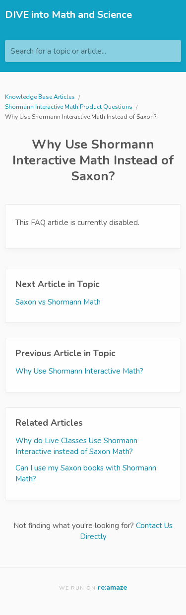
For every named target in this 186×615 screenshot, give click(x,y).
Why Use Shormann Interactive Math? (79, 371)
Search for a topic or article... (58, 51)
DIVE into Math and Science (68, 14)
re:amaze (112, 587)
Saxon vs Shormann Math (58, 302)
